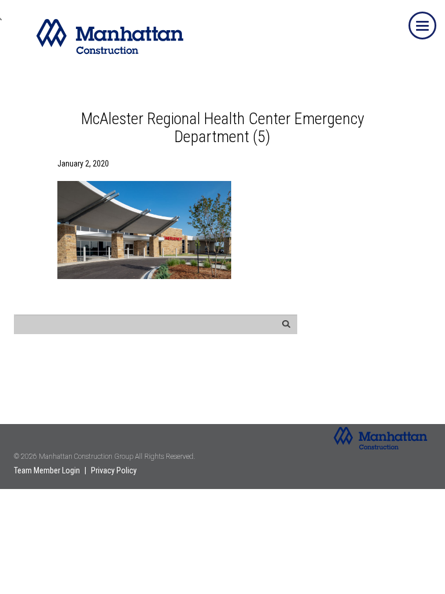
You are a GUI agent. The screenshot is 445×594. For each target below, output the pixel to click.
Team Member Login (47, 470)
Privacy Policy (114, 470)
